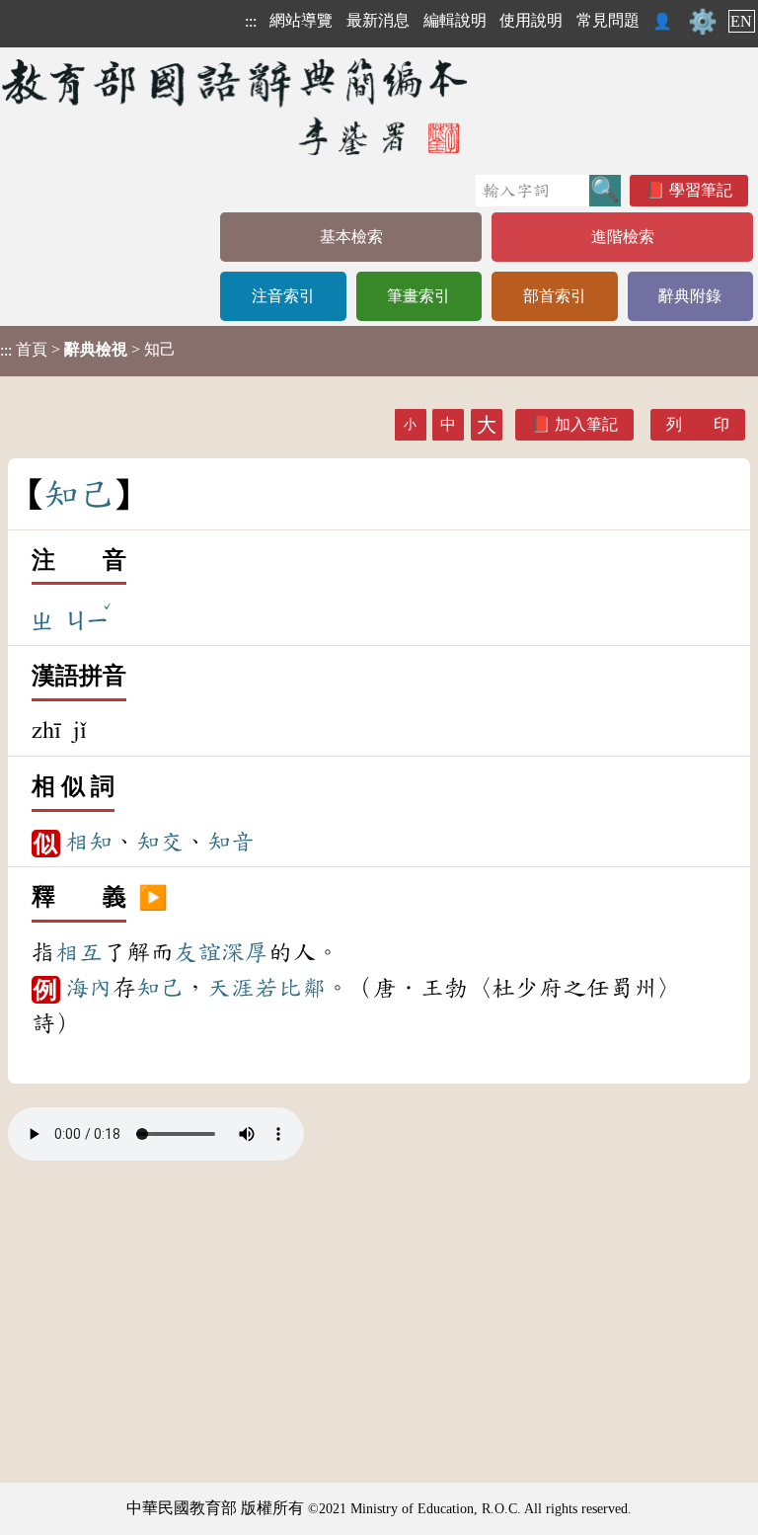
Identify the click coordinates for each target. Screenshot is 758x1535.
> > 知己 (88, 350)
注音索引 (283, 295)
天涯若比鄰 (266, 988)
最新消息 (378, 20)
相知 (89, 841)
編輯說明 (455, 20)
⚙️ (703, 22)
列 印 (697, 424)
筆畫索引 (418, 295)
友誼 (197, 952)
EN (741, 21)
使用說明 (531, 20)
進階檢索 (622, 236)
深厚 (244, 952)
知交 (160, 841)
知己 (160, 988)
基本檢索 (351, 236)
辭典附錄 (689, 295)
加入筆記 (586, 424)
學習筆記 (700, 190)
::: (251, 21)
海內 (89, 988)
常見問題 (608, 20)
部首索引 (554, 295)
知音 (231, 841)
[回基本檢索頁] (236, 106)
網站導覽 (301, 20)
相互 (79, 952)
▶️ (153, 898)
